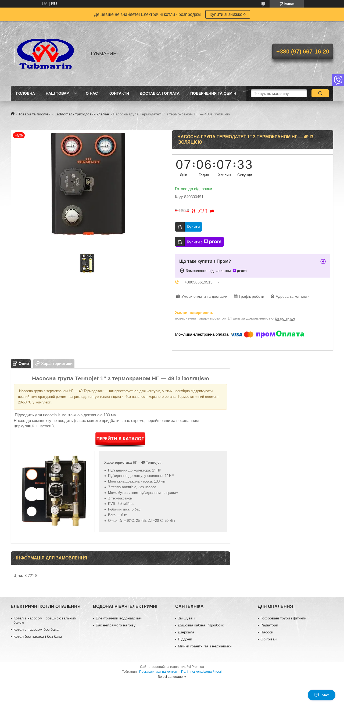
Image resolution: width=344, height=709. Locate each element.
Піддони (185, 639)
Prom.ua (198, 667)
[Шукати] (320, 93)
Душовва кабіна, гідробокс (201, 625)
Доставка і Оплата (160, 93)
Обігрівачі (268, 639)
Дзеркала (186, 632)
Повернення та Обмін (213, 93)
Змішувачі (186, 618)
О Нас (92, 93)
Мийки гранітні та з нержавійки (205, 646)
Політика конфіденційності (201, 671)
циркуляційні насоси (32, 426)
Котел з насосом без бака (36, 629)
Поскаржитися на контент (159, 671)
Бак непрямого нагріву (115, 625)
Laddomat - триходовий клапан (82, 114)
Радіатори (269, 625)
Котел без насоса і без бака (37, 636)
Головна (25, 93)
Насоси (266, 632)
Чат (325, 695)
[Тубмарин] (46, 53)
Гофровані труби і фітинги (283, 618)
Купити (193, 227)
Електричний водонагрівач (119, 618)
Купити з (195, 242)
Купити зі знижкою (228, 14)
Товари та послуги (34, 114)
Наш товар (57, 93)
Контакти (119, 93)
